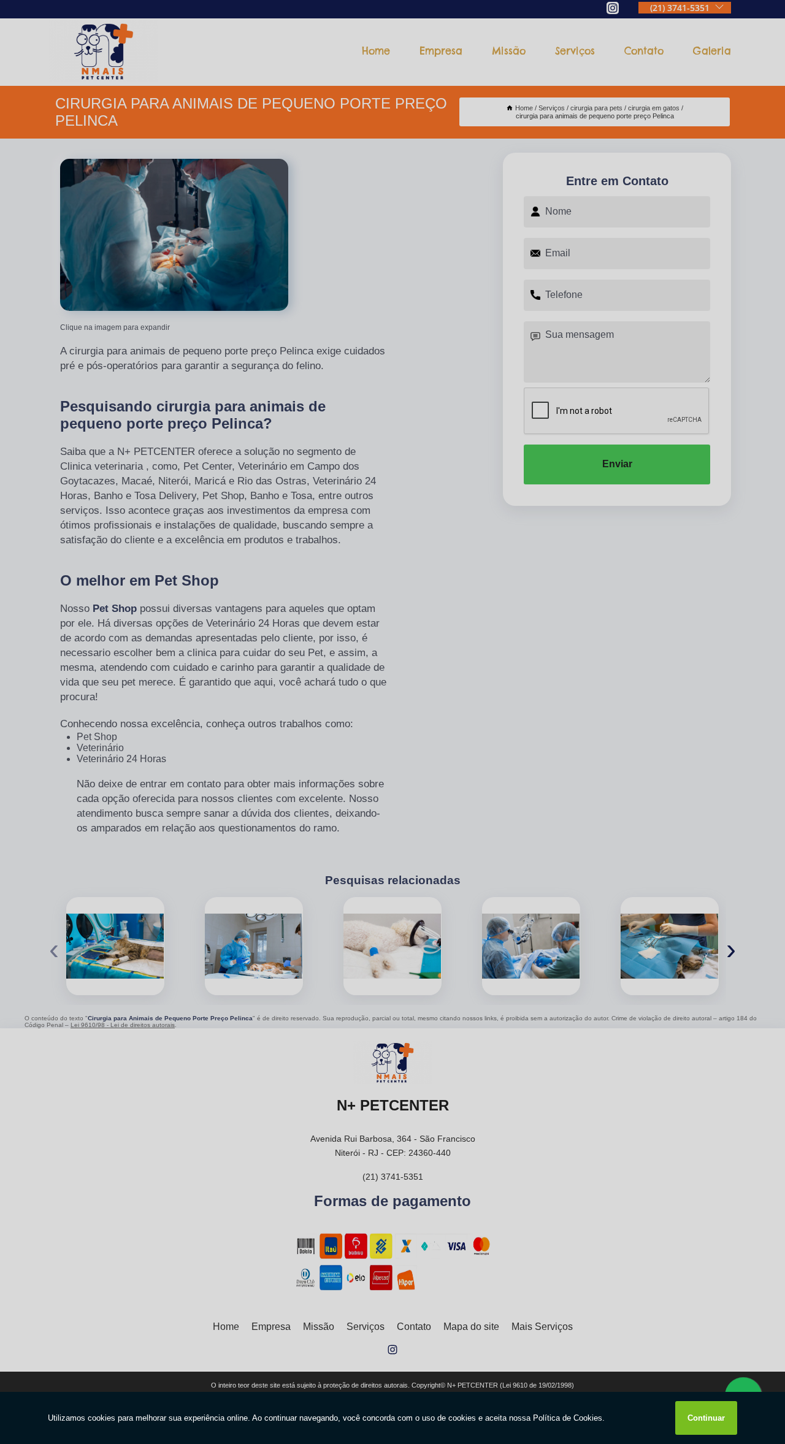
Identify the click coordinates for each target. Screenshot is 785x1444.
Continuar (706, 1418)
